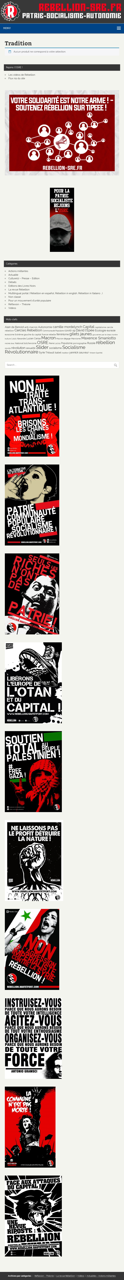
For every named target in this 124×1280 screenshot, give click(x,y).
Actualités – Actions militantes (101, 1276)
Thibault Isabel (53, 352)
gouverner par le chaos (102, 335)
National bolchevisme (25, 343)
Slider (42, 347)
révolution (18, 348)
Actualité (13, 274)
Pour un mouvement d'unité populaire (29, 300)
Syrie (42, 352)
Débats (12, 282)
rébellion (105, 342)
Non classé (14, 296)
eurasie (111, 330)
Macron (48, 337)
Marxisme (76, 338)
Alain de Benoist (14, 327)
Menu (7, 28)
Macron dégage (63, 338)
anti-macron (31, 327)
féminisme (63, 334)
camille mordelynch (67, 327)
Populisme (66, 343)
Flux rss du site (16, 78)
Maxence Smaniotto (98, 338)
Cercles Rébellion (28, 330)
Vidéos (12, 308)
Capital (88, 327)
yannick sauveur (79, 352)
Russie (91, 343)
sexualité (30, 348)
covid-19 (69, 330)
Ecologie (100, 330)
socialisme (55, 348)
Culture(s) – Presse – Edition (24, 278)
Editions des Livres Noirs (22, 285)
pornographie (80, 343)
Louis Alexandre (18, 338)
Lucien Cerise (33, 338)
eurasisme (9, 334)
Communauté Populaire (53, 330)
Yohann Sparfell (95, 353)
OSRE (42, 342)
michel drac (9, 343)
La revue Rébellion (19, 289)
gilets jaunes (80, 334)
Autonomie (45, 327)
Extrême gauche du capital (28, 334)
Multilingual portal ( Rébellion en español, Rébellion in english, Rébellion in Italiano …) (55, 293)
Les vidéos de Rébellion (21, 74)
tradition (65, 353)
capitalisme (100, 327)
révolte (8, 348)
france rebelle (49, 334)
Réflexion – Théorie (19, 304)
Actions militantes (18, 271)
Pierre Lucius (55, 343)
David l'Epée (85, 330)
